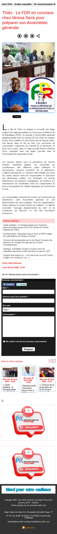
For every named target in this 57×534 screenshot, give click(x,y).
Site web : (7, 305)
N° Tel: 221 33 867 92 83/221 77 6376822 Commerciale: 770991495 (28, 517)
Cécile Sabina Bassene (12, 263)
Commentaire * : (9, 314)
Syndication (30, 528)
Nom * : (6, 288)
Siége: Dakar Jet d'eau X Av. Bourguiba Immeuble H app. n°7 (28, 512)
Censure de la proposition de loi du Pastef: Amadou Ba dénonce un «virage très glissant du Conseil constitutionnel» (27, 242)
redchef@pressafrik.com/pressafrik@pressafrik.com (28, 522)
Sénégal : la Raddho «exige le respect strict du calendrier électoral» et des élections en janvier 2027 (26, 250)
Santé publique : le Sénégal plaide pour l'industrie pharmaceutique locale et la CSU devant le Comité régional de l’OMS (26, 227)
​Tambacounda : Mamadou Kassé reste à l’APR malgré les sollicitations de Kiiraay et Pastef (27, 235)
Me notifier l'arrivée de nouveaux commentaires (26, 341)
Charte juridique (17, 505)
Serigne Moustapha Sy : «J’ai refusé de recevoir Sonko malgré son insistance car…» (28, 256)
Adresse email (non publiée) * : (16, 297)
